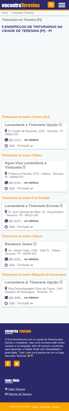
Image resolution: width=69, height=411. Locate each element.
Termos (35, 407)
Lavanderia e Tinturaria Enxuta (32, 206)
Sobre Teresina (16, 389)
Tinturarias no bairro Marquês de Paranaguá (34, 274)
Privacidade (45, 407)
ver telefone (31, 139)
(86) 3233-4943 (17, 259)
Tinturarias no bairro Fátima (22, 155)
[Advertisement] (34, 70)
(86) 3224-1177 (17, 221)
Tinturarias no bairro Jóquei (22, 236)
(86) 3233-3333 (17, 182)
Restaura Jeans (19, 244)
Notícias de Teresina (20, 394)
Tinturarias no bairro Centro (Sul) (26, 117)
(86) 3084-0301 (17, 297)
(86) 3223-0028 (17, 140)
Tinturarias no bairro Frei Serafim (26, 198)
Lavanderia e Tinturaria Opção (32, 125)
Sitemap (55, 407)
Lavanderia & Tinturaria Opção (32, 282)
